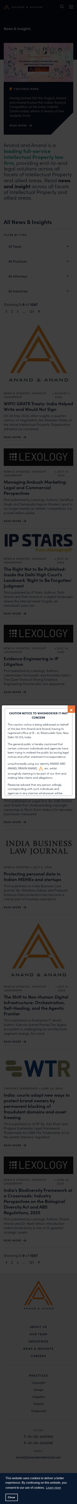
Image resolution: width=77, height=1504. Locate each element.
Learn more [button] (53, 1487)
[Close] (71, 709)
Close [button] (11, 1497)
